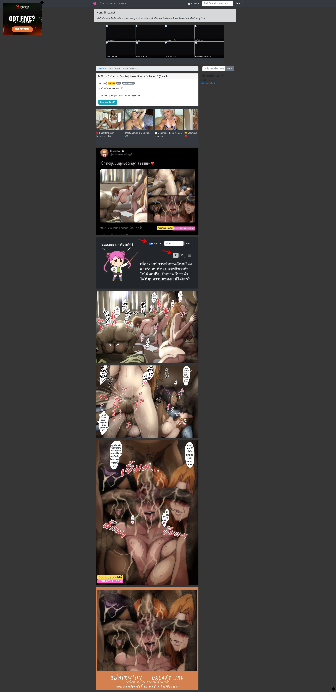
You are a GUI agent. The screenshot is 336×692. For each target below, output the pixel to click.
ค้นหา (238, 3)
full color (111, 83)
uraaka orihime (128, 83)
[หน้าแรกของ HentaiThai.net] (94, 3)
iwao (118, 83)
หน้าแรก (102, 69)
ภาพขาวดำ (195, 3)
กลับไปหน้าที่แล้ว (208, 83)
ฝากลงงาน (122, 3)
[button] (107, 102)
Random (111, 3)
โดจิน (102, 3)
